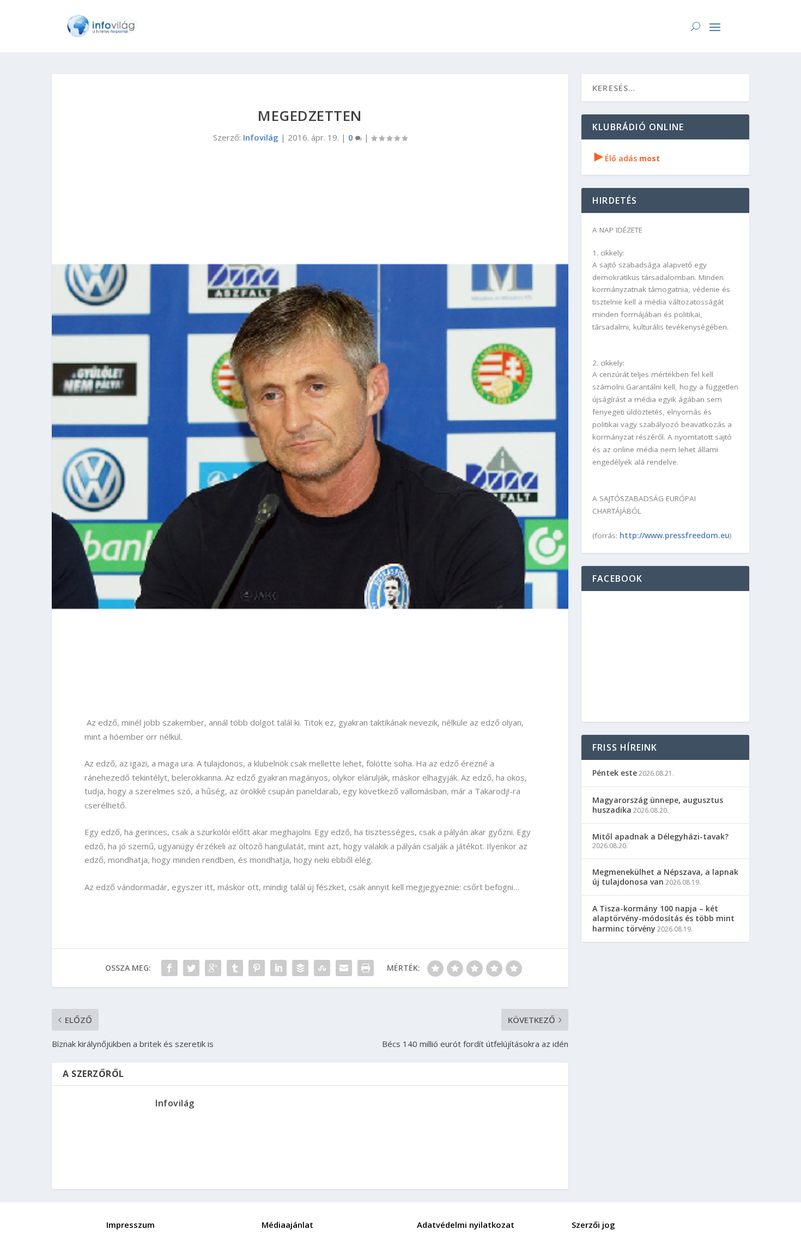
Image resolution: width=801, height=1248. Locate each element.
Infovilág (260, 137)
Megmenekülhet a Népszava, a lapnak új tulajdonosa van (665, 877)
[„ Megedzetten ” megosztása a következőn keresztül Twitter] (191, 968)
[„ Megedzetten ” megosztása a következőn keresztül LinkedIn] (278, 968)
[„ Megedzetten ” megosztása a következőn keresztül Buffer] (300, 968)
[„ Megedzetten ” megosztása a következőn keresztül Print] (366, 968)
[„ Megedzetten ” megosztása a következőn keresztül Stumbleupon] (322, 968)
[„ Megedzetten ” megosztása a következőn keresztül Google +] (213, 968)
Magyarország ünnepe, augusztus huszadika (657, 805)
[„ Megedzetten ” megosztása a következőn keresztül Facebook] (169, 968)
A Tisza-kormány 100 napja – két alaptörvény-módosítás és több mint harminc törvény (663, 918)
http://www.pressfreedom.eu (675, 535)
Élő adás (627, 158)
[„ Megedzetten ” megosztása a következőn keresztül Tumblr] (235, 968)
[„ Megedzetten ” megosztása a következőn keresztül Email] (344, 968)
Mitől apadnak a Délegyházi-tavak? (660, 836)
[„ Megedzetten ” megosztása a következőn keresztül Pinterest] (257, 968)
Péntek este (614, 773)
